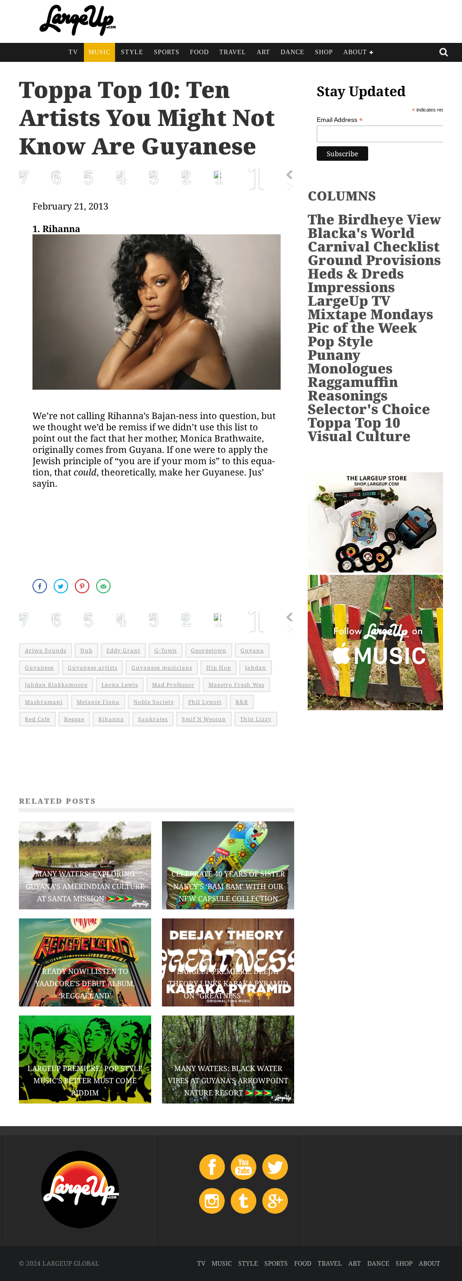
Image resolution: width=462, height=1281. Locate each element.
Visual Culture (359, 436)
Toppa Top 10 (354, 422)
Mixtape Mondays (370, 314)
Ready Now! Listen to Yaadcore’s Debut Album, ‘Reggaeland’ (85, 983)
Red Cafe (37, 719)
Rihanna (111, 719)
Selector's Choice (369, 409)
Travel (232, 52)
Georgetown (208, 650)
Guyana (252, 650)
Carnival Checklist (373, 246)
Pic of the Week (362, 327)
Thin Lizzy (256, 719)
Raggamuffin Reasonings (353, 389)
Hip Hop (218, 667)
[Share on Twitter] (62, 586)
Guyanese (39, 667)
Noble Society (154, 702)
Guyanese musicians (161, 667)
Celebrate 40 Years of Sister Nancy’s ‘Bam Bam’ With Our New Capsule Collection (228, 886)
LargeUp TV (349, 300)
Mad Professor (173, 685)
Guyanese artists (92, 667)
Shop (324, 52)
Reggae (74, 719)
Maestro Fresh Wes (236, 685)
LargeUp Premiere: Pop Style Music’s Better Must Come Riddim (85, 1080)
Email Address (340, 120)
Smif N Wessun (204, 719)
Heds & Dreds (356, 273)
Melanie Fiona (98, 702)
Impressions (351, 287)
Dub (86, 650)
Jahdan (255, 667)
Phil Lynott (205, 702)
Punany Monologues (350, 361)
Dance (293, 52)
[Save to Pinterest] (83, 586)
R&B (242, 702)
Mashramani (44, 702)
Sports (167, 52)
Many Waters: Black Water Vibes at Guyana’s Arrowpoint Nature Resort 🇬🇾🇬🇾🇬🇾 (228, 1080)
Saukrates (153, 719)
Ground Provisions (374, 260)
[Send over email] (104, 586)
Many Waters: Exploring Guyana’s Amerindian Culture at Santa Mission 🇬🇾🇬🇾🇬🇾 (85, 886)
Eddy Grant (123, 650)
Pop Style (340, 341)
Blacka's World (361, 233)
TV (73, 52)
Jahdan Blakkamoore (56, 685)
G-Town (165, 650)
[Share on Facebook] (40, 586)
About (355, 52)
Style (132, 52)
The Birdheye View (374, 219)
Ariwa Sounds (45, 650)
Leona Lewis (120, 685)
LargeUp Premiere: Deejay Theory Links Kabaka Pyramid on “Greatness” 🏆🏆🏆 (228, 983)
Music (99, 52)
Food (199, 52)
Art (263, 52)
